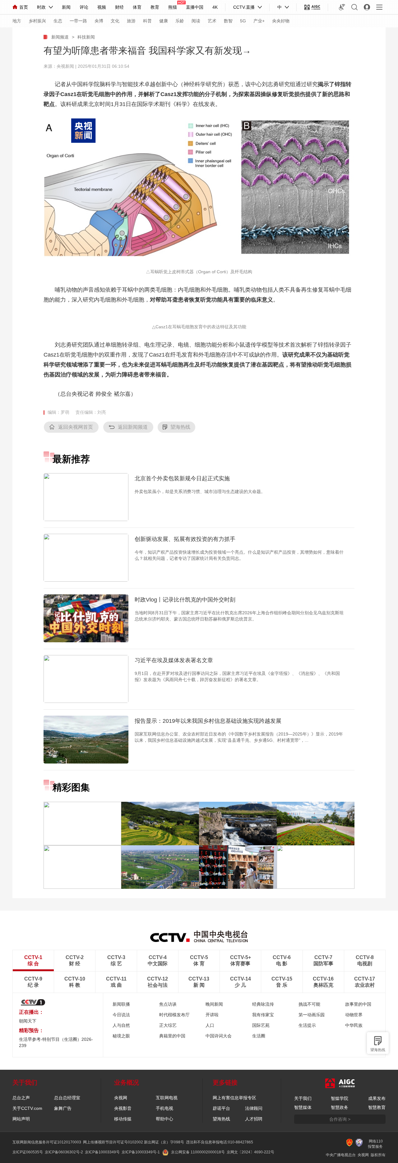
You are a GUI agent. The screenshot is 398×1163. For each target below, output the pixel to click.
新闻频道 (60, 37)
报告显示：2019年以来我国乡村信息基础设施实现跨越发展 (208, 721)
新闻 (66, 7)
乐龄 (179, 20)
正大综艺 (168, 1025)
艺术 (212, 20)
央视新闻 (65, 66)
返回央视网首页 (75, 427)
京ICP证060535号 (27, 1152)
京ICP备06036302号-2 (64, 1152)
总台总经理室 (67, 1097)
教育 (154, 7)
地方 (16, 20)
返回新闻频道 (133, 427)
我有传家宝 (263, 1014)
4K (215, 7)
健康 (163, 20)
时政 (41, 7)
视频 (101, 7)
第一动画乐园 (311, 1014)
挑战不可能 (309, 1004)
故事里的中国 (358, 1004)
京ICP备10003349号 (102, 1152)
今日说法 (121, 1014)
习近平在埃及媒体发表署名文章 (174, 660)
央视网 (120, 1097)
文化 (115, 20)
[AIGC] (312, 7)
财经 (119, 7)
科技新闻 (86, 37)
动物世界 (354, 1014)
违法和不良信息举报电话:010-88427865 (219, 1142)
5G (243, 20)
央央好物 (280, 20)
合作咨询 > (339, 1119)
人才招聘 (253, 1118)
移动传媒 (123, 1118)
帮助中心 (164, 1118)
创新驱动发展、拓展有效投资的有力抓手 (185, 539)
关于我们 (303, 1098)
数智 (228, 20)
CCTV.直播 (244, 7)
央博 (99, 20)
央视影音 (123, 1108)
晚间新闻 (214, 1004)
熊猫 (172, 7)
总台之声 (21, 1097)
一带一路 (78, 20)
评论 (84, 7)
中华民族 (354, 1025)
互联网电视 (167, 1097)
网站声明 (21, 1118)
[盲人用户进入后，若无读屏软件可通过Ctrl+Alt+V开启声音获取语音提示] (342, 7)
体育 (137, 7)
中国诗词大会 (219, 1035)
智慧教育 (377, 1107)
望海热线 (377, 1050)
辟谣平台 (221, 1108)
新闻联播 (121, 1004)
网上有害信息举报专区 (234, 1097)
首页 (23, 7)
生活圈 (258, 1035)
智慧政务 (339, 1107)
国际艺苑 (261, 1025)
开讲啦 (212, 1014)
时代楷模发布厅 (174, 1014)
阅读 (196, 20)
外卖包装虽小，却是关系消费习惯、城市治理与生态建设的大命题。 (200, 491)
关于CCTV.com (27, 1108)
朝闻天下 (27, 1020)
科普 (147, 20)
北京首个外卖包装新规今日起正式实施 (182, 478)
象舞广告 (63, 1108)
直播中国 (194, 7)
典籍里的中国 (172, 1035)
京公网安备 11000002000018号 (198, 1152)
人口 (210, 1025)
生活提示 (307, 1025)
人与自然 (121, 1025)
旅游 (131, 20)
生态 (57, 20)
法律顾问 (253, 1108)
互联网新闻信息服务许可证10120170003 (46, 1142)
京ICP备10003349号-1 (141, 1152)
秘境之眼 (121, 1035)
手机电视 (164, 1108)
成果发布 (377, 1098)
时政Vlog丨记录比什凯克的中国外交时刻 (185, 600)
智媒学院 (339, 1098)
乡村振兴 (37, 20)
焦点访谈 (168, 1004)
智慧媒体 (303, 1107)
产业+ (259, 20)
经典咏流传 (263, 1004)
